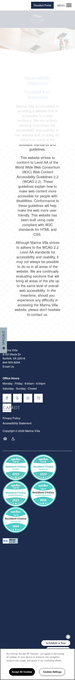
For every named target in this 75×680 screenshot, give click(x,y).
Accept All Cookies (22, 671)
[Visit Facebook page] (7, 398)
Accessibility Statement (17, 423)
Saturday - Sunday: (14, 388)
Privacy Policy (11, 418)
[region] (37, 664)
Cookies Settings (52, 671)
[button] (42, 5)
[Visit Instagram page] (28, 398)
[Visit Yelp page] (17, 398)
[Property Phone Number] (6, 5)
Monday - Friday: (13, 383)
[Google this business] (38, 398)
